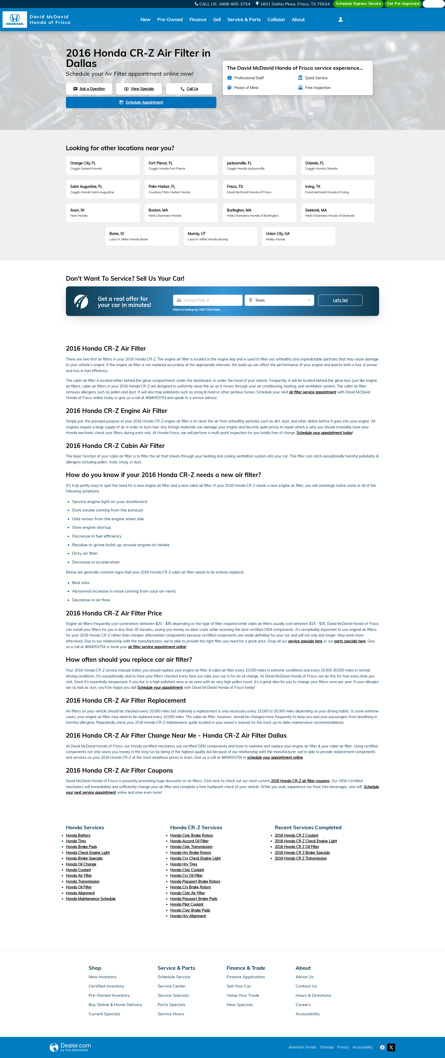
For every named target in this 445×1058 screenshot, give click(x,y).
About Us (305, 976)
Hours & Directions (313, 995)
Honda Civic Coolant (187, 870)
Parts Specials (171, 1004)
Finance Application (246, 976)
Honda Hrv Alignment (188, 916)
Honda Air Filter (79, 875)
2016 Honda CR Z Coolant (296, 835)
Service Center (172, 986)
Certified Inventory (106, 986)
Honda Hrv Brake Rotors (190, 852)
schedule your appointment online (275, 757)
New (146, 19)
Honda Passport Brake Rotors (195, 881)
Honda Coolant (78, 870)
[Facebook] (382, 1047)
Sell (217, 19)
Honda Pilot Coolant (186, 904)
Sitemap (326, 1047)
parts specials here (350, 641)
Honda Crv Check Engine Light (195, 858)
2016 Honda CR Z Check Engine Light (306, 841)
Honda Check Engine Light (88, 852)
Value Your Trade (243, 995)
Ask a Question (89, 88)
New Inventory (103, 976)
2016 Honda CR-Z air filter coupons (300, 781)
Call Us (189, 88)
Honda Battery (78, 835)
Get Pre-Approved (403, 3)
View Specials (139, 88)
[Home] (15, 19)
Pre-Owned (170, 19)
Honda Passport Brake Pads (193, 898)
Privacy (343, 1047)
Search (436, 4)
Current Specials (104, 1013)
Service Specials (173, 995)
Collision (276, 19)
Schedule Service (174, 976)
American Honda (302, 1047)
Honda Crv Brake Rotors (190, 887)
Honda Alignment (80, 893)
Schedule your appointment (160, 687)
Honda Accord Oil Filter (189, 841)
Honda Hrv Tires (183, 864)
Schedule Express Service (358, 3)
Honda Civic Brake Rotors (191, 835)
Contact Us (306, 986)
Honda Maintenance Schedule (91, 898)
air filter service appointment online (157, 647)
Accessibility (308, 1013)
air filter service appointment (312, 392)
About (298, 19)
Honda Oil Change (81, 864)
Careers (303, 1004)
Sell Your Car (239, 986)
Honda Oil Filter (79, 887)
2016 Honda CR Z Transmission (301, 858)
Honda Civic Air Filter (187, 893)
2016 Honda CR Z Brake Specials (302, 852)
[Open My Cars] (339, 19)
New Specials (240, 1004)
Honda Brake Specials (84, 858)
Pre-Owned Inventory (109, 995)
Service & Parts (244, 19)
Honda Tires (76, 841)
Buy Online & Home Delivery (115, 1004)
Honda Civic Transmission (191, 846)
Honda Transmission (82, 881)
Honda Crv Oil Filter (186, 875)
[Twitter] (391, 1047)
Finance (198, 19)
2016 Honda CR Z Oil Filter (297, 846)
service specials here (305, 641)
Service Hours (171, 1013)
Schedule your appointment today (324, 432)
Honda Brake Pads (81, 846)
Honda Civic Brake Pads (190, 910)
